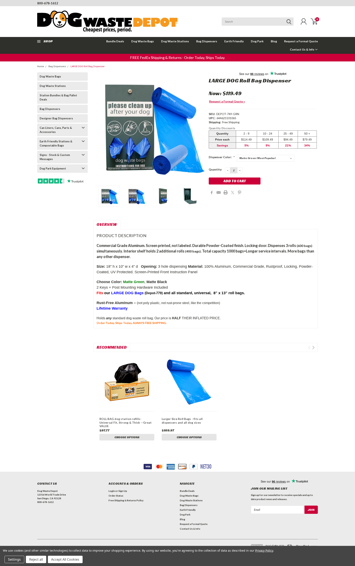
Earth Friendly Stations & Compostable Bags (56, 143)
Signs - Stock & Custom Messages (55, 157)
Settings (14, 559)
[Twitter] (233, 192)
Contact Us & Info (302, 49)
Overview (107, 224)
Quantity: (215, 169)
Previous (98, 127)
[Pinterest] (239, 192)
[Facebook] (212, 192)
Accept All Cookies (65, 559)
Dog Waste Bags (142, 41)
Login (111, 490)
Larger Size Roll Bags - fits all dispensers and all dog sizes (182, 420)
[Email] (219, 192)
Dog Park (257, 41)
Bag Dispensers (206, 41)
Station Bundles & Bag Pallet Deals (58, 97)
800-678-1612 (47, 3)
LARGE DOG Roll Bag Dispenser (87, 66)
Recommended (112, 347)
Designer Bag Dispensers (56, 118)
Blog (274, 41)
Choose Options (126, 437)
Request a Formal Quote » (227, 101)
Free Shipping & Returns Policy (125, 500)
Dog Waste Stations (175, 41)
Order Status (115, 495)
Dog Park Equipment (53, 168)
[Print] (226, 192)
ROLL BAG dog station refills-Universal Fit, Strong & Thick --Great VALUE (125, 422)
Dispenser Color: (222, 157)
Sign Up (122, 490)
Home (40, 66)
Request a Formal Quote (301, 41)
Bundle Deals (115, 41)
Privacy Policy (264, 550)
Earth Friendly (234, 41)
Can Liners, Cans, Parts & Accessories (56, 130)
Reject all (36, 559)
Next (200, 127)
